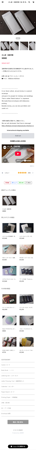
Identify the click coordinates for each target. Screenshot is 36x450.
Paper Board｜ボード (7, 392)
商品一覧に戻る (18, 422)
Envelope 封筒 (5, 413)
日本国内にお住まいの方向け (18, 141)
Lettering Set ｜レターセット (9, 375)
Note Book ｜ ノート (7, 370)
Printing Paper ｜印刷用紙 (9, 397)
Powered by (16, 433)
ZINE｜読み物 (5, 402)
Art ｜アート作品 (6, 408)
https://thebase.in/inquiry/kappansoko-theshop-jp (18, 125)
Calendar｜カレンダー (7, 386)
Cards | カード (5, 365)
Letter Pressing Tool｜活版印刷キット (12, 381)
